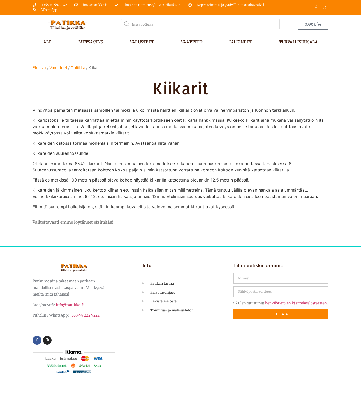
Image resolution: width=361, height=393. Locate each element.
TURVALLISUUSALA (298, 41)
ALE (47, 41)
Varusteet (58, 67)
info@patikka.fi (70, 304)
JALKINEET (240, 41)
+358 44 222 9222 (85, 315)
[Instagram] (324, 7)
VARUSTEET (142, 41)
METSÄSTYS (90, 41)
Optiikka (78, 67)
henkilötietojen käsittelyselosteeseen (296, 303)
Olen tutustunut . (283, 303)
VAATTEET (191, 41)
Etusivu (39, 67)
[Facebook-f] (316, 7)
